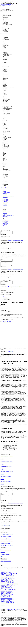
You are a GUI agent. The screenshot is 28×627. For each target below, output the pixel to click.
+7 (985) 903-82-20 (9, 594)
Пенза (2, 587)
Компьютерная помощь (8, 195)
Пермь (2, 588)
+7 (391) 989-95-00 (10, 582)
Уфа (2, 600)
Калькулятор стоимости (6, 561)
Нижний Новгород (5, 584)
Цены (4, 191)
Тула (2, 596)
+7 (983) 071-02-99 (9, 599)
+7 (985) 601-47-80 (7, 596)
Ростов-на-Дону (4, 563)
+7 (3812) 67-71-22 (7, 586)
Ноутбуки (5, 201)
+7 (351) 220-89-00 (10, 601)
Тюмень (2, 598)
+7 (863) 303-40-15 (6, 5)
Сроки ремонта (6, 192)
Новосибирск (4, 585)
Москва (2, 572)
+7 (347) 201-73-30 (7, 600)
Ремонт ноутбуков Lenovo (6, 538)
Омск (2, 586)
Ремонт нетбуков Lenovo (6, 536)
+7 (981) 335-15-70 (9, 602)
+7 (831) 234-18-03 (13, 584)
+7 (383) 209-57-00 (11, 585)
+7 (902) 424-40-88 (7, 587)
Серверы (5, 205)
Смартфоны (5, 199)
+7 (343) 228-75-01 (11, 578)
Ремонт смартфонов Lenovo (7, 545)
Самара (2, 591)
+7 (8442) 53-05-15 (9, 575)
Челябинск (3, 601)
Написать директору (5, 554)
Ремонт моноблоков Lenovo (7, 534)
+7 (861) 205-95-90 (10, 581)
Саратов (2, 592)
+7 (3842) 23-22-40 (9, 580)
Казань (2, 579)
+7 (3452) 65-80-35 (8, 598)
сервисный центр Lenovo (13, 609)
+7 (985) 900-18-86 (8, 592)
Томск (2, 595)
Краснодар (3, 581)
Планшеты (5, 200)
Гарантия (5, 194)
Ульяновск (3, 599)
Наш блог (3, 604)
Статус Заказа (4, 558)
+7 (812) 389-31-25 (12, 573)
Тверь (2, 593)
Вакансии (3, 552)
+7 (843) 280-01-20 (8, 579)
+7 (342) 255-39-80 (8, 588)
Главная (5, 296)
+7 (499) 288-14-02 (5, 525)
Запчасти (5, 193)
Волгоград (3, 575)
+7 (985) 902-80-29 (7, 593)
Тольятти (3, 594)
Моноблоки (5, 202)
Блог (2, 556)
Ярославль (3, 602)
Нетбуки (5, 204)
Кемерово (3, 580)
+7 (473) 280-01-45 (9, 576)
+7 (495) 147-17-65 (8, 574)
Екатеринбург (4, 578)
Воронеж (3, 576)
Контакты (5, 197)
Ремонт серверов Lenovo (6, 543)
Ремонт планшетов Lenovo (6, 541)
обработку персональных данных (15, 240)
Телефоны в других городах (7, 4)
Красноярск (3, 582)
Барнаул (2, 574)
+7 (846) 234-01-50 (8, 591)
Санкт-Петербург (4, 573)
